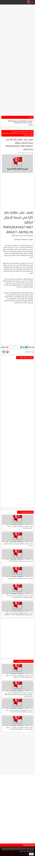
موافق (31, 854)
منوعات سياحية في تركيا (18, 131)
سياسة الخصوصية (24, 854)
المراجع (30, 125)
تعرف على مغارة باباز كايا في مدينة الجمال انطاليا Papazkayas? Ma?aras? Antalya (17, 134)
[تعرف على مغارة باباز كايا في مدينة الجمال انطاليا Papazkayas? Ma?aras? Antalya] (26, 347)
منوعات (26, 131)
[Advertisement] (17, 22)
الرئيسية (31, 131)
